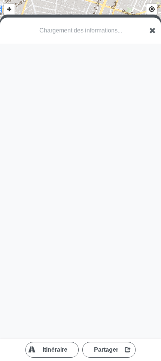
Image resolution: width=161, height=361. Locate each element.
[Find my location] (151, 9)
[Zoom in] (9, 9)
